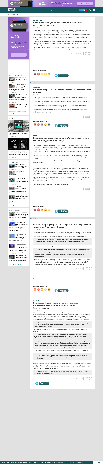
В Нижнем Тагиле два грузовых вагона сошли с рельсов (21, 79)
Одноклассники (84, 10)
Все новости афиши (15, 265)
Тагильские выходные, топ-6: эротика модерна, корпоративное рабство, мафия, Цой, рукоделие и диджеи (18, 258)
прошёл (49, 151)
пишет (71, 32)
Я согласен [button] (98, 462)
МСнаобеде (50, 10)
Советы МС (42, 10)
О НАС (55, 10)
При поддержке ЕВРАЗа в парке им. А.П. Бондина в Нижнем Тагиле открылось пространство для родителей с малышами (18, 87)
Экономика (36, 87)
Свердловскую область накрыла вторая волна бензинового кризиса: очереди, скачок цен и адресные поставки (18, 97)
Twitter (82, 10)
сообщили (63, 236)
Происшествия (37, 20)
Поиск (90, 10)
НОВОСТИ (20, 10)
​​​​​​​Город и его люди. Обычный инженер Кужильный (18, 133)
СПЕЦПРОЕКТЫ (34, 10)
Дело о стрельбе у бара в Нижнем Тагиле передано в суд (21, 106)
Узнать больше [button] (80, 462)
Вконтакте (80, 10)
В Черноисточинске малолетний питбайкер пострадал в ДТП (21, 166)
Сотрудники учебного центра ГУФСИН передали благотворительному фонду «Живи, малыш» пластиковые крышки (18, 198)
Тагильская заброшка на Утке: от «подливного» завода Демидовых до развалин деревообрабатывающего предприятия (18, 153)
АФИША (26, 10)
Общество (36, 300)
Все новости (13, 113)
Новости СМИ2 (33, 82)
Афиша (35, 135)
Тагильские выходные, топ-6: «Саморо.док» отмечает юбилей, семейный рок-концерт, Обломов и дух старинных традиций (18, 237)
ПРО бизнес (62, 10)
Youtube (86, 10)
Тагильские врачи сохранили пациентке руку (20, 173)
